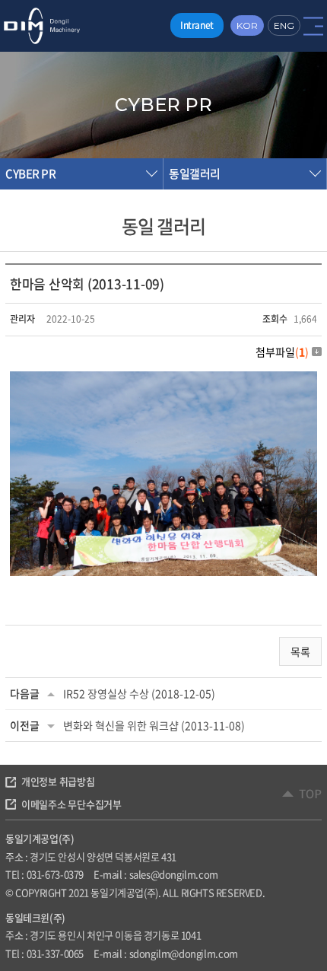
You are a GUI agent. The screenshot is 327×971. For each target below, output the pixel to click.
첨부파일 (282, 351)
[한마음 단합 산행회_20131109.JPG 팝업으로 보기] (163, 380)
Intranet (197, 25)
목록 (300, 651)
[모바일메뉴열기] (313, 25)
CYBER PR (30, 173)
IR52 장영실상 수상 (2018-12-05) (139, 693)
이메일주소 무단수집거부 (71, 804)
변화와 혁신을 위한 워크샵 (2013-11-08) (154, 725)
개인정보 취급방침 (58, 781)
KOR (247, 25)
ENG (284, 25)
